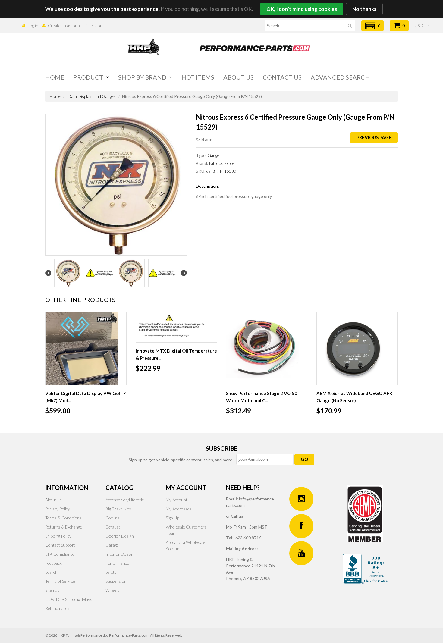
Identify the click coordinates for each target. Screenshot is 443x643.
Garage (112, 544)
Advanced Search (340, 77)
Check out (94, 25)
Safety (111, 572)
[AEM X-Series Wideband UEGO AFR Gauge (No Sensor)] (357, 348)
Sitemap (52, 590)
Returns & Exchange (63, 526)
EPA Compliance (59, 554)
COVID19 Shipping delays (68, 599)
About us (238, 77)
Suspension (116, 581)
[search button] (350, 27)
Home (54, 77)
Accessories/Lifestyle (124, 499)
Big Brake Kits (118, 508)
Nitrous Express (224, 163)
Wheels (112, 590)
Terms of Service (60, 581)
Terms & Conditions (63, 517)
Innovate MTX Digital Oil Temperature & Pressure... (176, 354)
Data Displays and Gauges (92, 96)
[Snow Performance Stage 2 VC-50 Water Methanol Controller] (266, 348)
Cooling (112, 517)
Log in (33, 25)
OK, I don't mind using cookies (301, 9)
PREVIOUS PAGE (374, 137)
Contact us (282, 77)
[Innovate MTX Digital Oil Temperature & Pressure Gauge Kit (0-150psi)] (176, 327)
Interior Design (119, 554)
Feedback (53, 563)
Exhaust (112, 526)
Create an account (64, 25)
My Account (176, 499)
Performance (117, 563)
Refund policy (57, 608)
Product (88, 77)
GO (304, 459)
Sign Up (172, 517)
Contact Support (60, 544)
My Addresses (179, 508)
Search (51, 572)
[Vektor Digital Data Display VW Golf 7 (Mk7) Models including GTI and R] (86, 348)
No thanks (364, 9)
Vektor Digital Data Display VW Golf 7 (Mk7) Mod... (85, 397)
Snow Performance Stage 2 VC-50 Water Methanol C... (261, 397)
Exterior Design (119, 535)
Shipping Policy (58, 535)
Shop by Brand (142, 77)
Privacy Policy (57, 508)
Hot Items (197, 77)
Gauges (215, 155)
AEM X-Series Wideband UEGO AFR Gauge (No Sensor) (354, 397)
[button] (372, 25)
